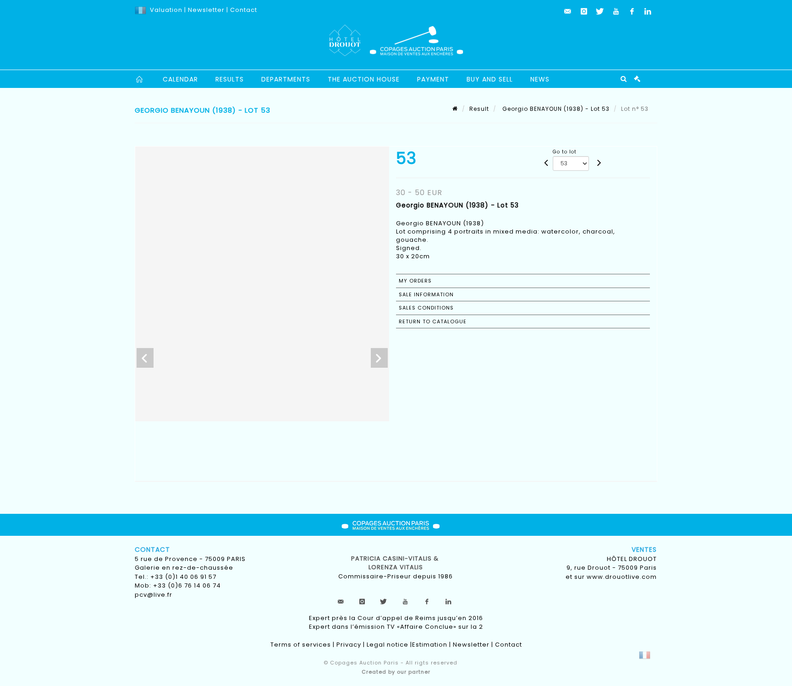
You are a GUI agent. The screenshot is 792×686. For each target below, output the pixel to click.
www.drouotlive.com (622, 576)
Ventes (644, 549)
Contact (243, 9)
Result (479, 109)
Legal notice (387, 644)
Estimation (429, 644)
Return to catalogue (433, 321)
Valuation (166, 9)
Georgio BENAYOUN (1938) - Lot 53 (555, 109)
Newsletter (205, 9)
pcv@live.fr (153, 594)
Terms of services (300, 644)
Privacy (348, 644)
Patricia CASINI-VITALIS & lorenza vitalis (395, 563)
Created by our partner (396, 671)
